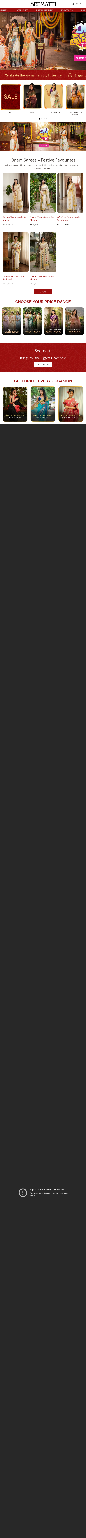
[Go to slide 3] (43, 118)
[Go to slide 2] (41, 118)
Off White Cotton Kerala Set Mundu (68, 218)
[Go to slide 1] (39, 119)
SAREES (32, 112)
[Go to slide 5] (46, 118)
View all (43, 292)
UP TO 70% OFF (43, 365)
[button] (5, 4)
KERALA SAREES (54, 112)
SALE (11, 112)
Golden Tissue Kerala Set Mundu (15, 218)
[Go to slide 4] (44, 118)
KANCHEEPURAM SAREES (75, 113)
